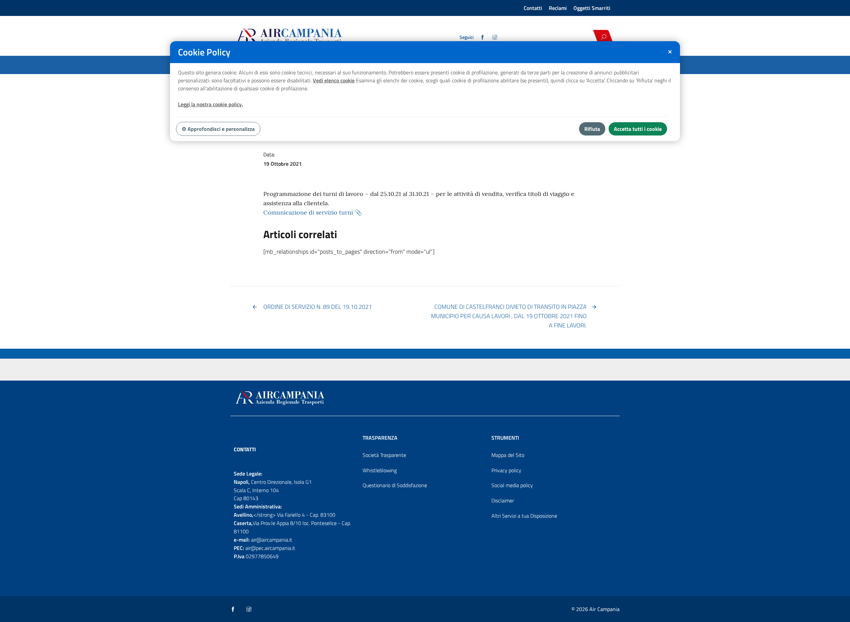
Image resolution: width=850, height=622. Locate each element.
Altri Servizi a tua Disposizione (524, 516)
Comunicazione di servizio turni (308, 212)
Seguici (466, 37)
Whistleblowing (380, 470)
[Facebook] (483, 37)
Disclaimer (502, 500)
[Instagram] (495, 37)
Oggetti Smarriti (591, 8)
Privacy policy (506, 470)
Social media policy (512, 485)
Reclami (558, 8)
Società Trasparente (384, 455)
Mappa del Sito (507, 455)
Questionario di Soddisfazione (395, 485)
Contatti (533, 8)
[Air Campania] (313, 37)
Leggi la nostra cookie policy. (210, 104)
